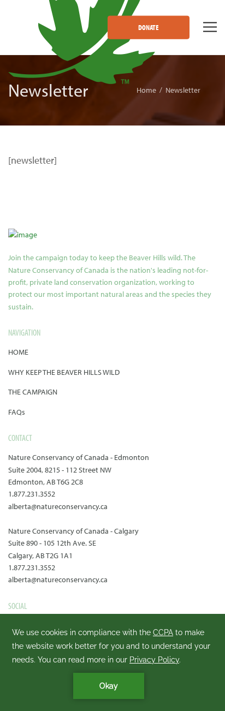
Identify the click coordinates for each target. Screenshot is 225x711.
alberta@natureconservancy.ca (58, 506)
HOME (18, 352)
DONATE (148, 27)
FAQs (16, 412)
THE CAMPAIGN (32, 392)
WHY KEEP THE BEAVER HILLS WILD (64, 372)
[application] (112, 662)
